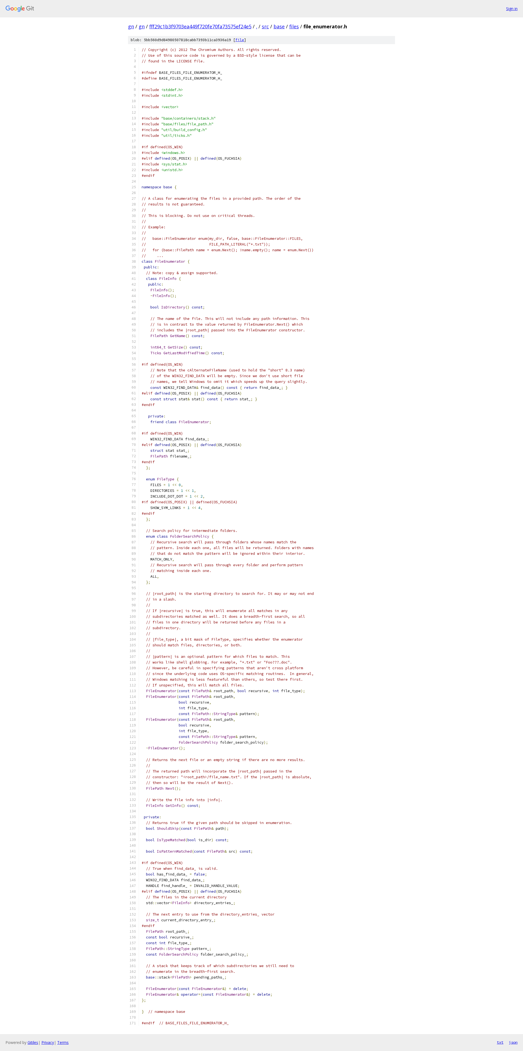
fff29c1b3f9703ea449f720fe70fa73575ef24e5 (200, 26)
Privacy (47, 1042)
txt (500, 1042)
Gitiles (33, 1042)
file (239, 40)
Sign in (512, 8)
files (294, 26)
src (265, 26)
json (513, 1042)
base (279, 26)
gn (131, 26)
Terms (63, 1042)
